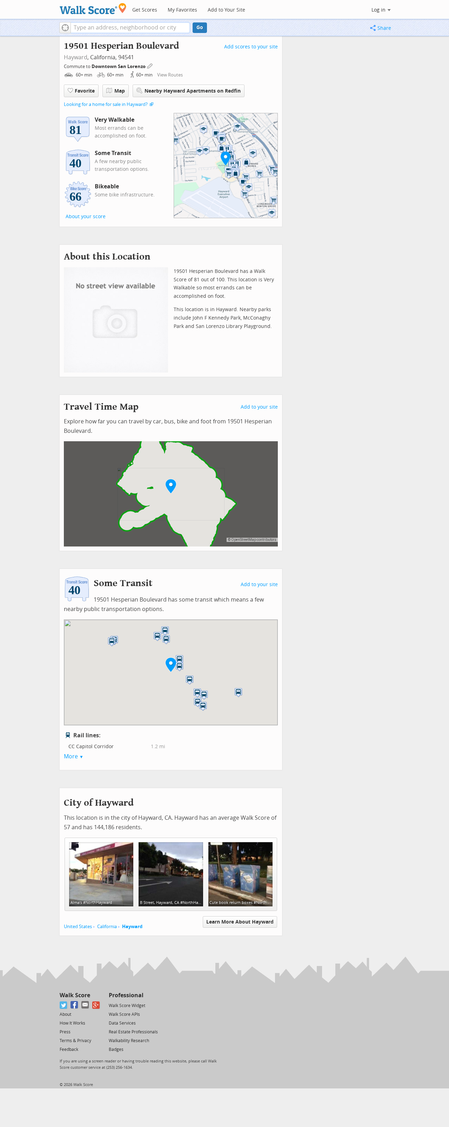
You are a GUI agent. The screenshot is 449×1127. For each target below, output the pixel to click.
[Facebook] (75, 1005)
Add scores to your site (251, 47)
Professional (126, 995)
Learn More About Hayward (240, 922)
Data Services (122, 1023)
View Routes (170, 75)
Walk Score (75, 995)
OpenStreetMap (243, 540)
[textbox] (130, 27)
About (65, 1014)
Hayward (75, 57)
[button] (65, 27)
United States (78, 926)
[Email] (85, 1005)
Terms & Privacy (75, 1040)
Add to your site (259, 407)
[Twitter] (64, 1005)
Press (65, 1031)
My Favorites (182, 10)
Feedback (69, 1049)
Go (199, 28)
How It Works (72, 1023)
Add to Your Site (226, 10)
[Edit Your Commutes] (150, 65)
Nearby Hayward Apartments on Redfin (193, 91)
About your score (86, 217)
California (107, 926)
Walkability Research (129, 1040)
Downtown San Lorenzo (119, 66)
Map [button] (119, 91)
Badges (116, 1049)
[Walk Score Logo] (93, 8)
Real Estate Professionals (133, 1031)
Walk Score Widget (127, 1005)
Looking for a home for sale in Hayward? (106, 104)
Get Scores (144, 10)
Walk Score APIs (124, 1014)
